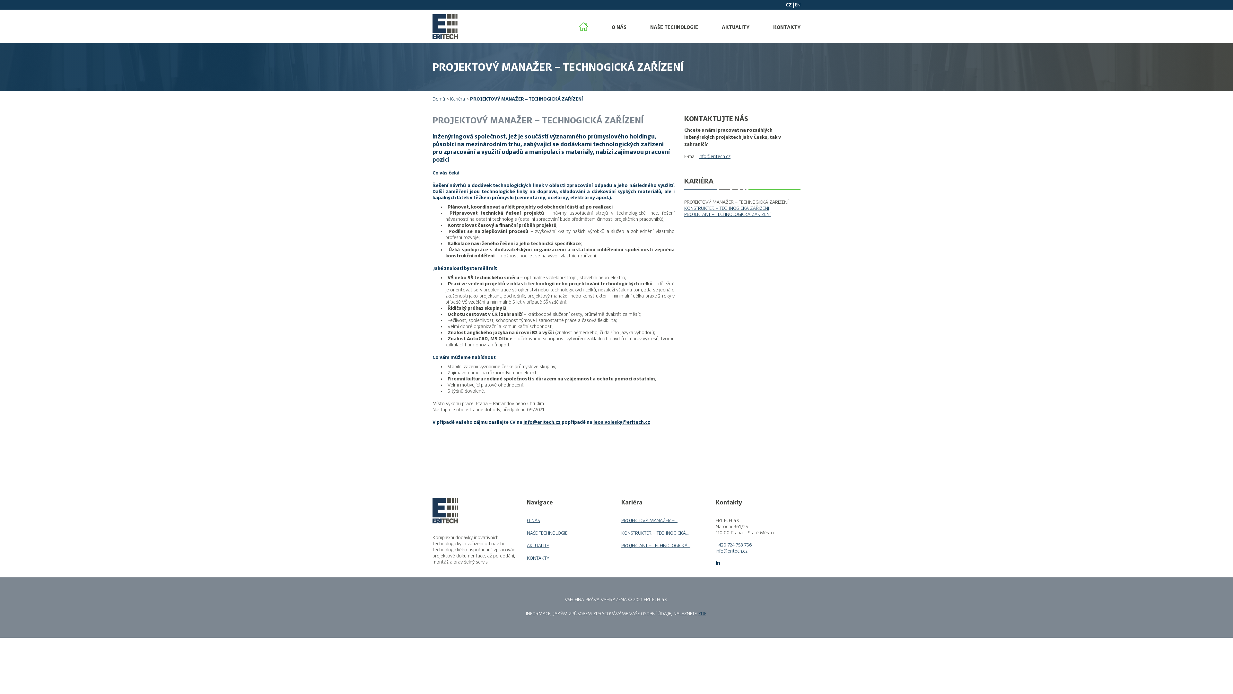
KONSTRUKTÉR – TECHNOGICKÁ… (655, 533)
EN (797, 4)
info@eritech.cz (542, 422)
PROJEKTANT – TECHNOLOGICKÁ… (655, 545)
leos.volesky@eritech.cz (621, 422)
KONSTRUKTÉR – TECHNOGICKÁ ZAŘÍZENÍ (726, 208)
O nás (619, 27)
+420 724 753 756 (734, 544)
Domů (439, 99)
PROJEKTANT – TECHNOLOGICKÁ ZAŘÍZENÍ (727, 214)
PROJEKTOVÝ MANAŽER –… (649, 520)
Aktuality (735, 27)
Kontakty (786, 27)
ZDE (702, 613)
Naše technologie (674, 27)
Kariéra (457, 99)
